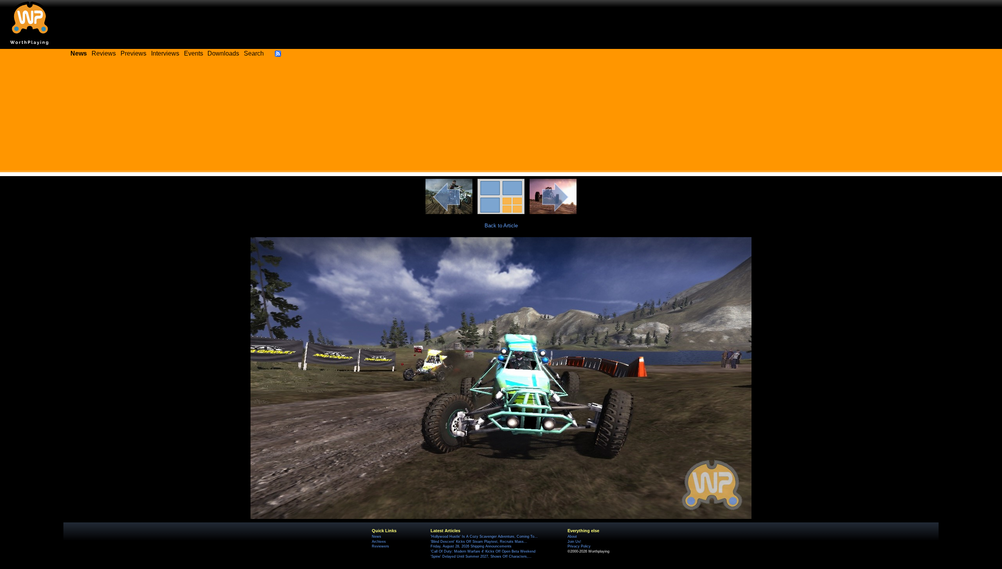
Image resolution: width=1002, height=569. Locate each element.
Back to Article (501, 226)
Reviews (104, 53)
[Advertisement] (501, 117)
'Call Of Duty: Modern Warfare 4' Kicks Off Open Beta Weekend (483, 551)
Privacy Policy (579, 546)
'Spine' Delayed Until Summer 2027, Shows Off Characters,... (481, 556)
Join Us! (574, 542)
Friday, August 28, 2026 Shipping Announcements (471, 546)
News (376, 536)
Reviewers (380, 546)
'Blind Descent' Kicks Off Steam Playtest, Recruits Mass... (479, 542)
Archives (379, 542)
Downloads (223, 53)
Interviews (165, 53)
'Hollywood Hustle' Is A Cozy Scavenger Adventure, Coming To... (484, 536)
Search (254, 53)
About (572, 536)
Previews (133, 53)
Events (193, 53)
